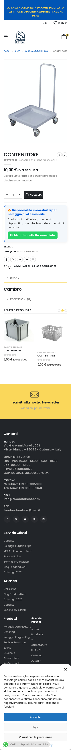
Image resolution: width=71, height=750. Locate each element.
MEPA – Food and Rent (18, 551)
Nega (35, 727)
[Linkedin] (43, 519)
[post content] (19, 333)
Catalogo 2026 (13, 572)
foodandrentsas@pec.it (22, 510)
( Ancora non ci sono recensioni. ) (38, 159)
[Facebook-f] (7, 519)
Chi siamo (10, 589)
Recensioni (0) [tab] (20, 299)
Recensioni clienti (15, 610)
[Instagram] (16, 519)
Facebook (6, 259)
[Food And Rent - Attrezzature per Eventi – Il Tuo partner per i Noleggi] (20, 37)
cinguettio (13, 259)
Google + (26, 259)
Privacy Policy (12, 556)
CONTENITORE (12, 355)
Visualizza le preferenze (35, 737)
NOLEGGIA (35, 194)
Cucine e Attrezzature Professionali (11, 658)
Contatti (9, 540)
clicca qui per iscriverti (35, 408)
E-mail (33, 259)
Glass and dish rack (27, 251)
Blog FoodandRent (15, 567)
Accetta (35, 717)
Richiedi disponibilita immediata (32, 235)
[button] (65, 669)
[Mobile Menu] (6, 36)
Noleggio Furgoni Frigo (17, 546)
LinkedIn (20, 259)
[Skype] (34, 519)
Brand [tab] (14, 278)
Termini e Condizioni (16, 561)
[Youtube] (25, 519)
